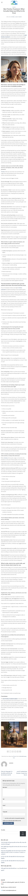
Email (4, 805)
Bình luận (5, 787)
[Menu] (2, 2)
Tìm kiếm (3, 830)
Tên (4, 799)
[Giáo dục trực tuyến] (14, 2)
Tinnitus (3, 171)
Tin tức (14, 7)
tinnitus (6, 458)
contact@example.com (11, 890)
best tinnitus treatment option (10, 698)
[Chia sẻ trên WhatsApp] (8, 751)
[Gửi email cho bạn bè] (15, 751)
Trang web (5, 811)
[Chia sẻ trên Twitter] (13, 751)
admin (20, 16)
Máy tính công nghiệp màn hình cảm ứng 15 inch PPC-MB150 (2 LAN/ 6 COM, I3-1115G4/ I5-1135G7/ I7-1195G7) (13, 852)
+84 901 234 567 (12, 887)
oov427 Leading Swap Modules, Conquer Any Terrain (21, 773)
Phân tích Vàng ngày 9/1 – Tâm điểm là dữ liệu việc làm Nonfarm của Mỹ (7, 773)
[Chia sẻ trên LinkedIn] (20, 751)
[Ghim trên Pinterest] (18, 751)
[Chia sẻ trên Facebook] (10, 751)
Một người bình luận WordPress (8, 868)
